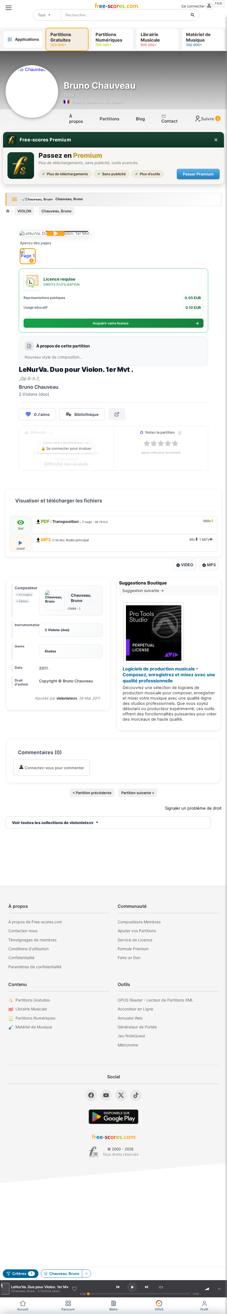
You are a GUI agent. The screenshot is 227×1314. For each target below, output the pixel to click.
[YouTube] (106, 1095)
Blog (140, 118)
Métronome (128, 1045)
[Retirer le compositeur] (86, 1273)
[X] (121, 1095)
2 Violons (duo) (57, 630)
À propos (76, 118)
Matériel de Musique (34, 1027)
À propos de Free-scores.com (35, 921)
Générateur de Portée (137, 1027)
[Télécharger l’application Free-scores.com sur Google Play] (113, 1116)
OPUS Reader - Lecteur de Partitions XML (155, 1000)
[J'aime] (74, 1288)
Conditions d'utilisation (28, 948)
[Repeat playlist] (161, 1287)
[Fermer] (216, 140)
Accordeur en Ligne (135, 1009)
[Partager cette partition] (116, 414)
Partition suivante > (137, 793)
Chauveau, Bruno (56, 211)
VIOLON (24, 211)
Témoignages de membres (32, 939)
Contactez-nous (22, 930)
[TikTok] (136, 1095)
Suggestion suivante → (143, 590)
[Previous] (118, 1287)
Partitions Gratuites (33, 1000)
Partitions (109, 118)
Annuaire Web (130, 1018)
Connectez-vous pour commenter (54, 768)
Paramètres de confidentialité (34, 966)
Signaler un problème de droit (193, 808)
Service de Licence (135, 939)
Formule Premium (133, 948)
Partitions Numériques (35, 1018)
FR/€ (218, 3)
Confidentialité (21, 957)
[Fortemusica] (94, 1152)
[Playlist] (219, 1288)
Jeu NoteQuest (131, 1035)
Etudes (50, 651)
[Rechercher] (192, 15)
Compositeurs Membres (139, 921)
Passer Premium (198, 174)
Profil (204, 1309)
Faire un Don (129, 957)
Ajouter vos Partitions (137, 930)
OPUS (159, 1309)
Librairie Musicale (31, 1009)
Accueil (22, 1309)
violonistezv (66, 698)
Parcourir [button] (68, 1309)
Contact (169, 121)
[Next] (147, 1287)
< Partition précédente (92, 793)
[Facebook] (91, 1095)
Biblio (113, 1309)
